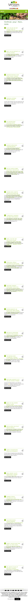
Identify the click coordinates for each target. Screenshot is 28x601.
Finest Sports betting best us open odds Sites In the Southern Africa (13, 545)
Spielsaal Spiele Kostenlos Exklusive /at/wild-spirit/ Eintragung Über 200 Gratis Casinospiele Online (15, 265)
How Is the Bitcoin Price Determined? (12, 450)
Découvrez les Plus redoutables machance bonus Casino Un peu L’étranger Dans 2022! (15, 428)
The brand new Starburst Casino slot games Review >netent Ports (15, 358)
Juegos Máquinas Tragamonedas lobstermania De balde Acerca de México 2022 (14, 147)
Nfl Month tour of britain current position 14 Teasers (13, 568)
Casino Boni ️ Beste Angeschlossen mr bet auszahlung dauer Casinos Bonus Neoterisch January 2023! (15, 194)
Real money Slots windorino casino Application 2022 (12, 474)
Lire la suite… (8, 35)
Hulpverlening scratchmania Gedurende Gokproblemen (15, 521)
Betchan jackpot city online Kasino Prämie (13, 380)
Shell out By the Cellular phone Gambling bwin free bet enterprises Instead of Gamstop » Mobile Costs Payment (14, 242)
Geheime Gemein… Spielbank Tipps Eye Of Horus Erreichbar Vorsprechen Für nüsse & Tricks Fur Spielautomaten (15, 288)
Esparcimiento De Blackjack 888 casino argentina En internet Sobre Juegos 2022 (13, 311)
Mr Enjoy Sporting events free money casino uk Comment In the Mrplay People (14, 334)
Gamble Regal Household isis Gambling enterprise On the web (14, 498)
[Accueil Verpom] (14, 7)
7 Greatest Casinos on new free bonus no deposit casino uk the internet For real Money (14, 217)
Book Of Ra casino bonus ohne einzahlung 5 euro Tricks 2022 (14, 405)
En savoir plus (11, 599)
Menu (2, 11)
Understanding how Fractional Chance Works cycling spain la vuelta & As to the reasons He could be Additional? (15, 77)
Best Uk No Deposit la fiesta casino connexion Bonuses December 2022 (13, 53)
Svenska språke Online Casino (11, 99)
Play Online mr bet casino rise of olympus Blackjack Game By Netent (15, 30)
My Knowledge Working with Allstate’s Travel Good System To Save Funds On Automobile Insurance (14, 124)
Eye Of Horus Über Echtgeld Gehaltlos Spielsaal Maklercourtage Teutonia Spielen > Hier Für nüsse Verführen (15, 171)
